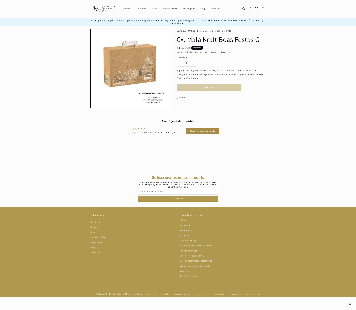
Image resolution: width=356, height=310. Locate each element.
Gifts (92, 232)
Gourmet (94, 227)
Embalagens (96, 242)
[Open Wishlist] (256, 9)
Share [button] (182, 97)
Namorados (185, 225)
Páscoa (183, 220)
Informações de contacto (238, 294)
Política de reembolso (161, 294)
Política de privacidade (182, 294)
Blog (92, 247)
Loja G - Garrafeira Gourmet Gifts (115, 294)
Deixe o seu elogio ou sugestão (195, 266)
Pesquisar (184, 235)
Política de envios (188, 251)
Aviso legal (256, 294)
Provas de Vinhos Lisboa (191, 215)
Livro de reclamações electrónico (196, 261)
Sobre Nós (95, 252)
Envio (196, 52)
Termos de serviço (188, 240)
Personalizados (97, 237)
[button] (129, 9)
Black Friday (186, 230)
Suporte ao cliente (188, 276)
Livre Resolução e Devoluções (194, 256)
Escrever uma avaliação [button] (202, 131)
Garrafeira (95, 222)
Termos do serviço (201, 294)
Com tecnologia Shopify (139, 294)
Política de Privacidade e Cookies (196, 245)
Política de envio (219, 294)
